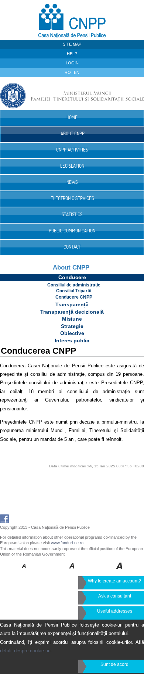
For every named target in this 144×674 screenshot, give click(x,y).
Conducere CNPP (73, 297)
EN (76, 72)
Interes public (72, 340)
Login (72, 63)
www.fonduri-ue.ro (67, 543)
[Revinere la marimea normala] (24, 571)
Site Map (72, 44)
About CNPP (71, 267)
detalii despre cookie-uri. (26, 650)
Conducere (72, 277)
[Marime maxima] (120, 571)
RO (68, 72)
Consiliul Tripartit (74, 290)
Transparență (72, 304)
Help (72, 53)
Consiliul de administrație (73, 285)
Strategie (72, 326)
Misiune (72, 319)
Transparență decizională (72, 312)
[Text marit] (72, 571)
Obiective (72, 333)
